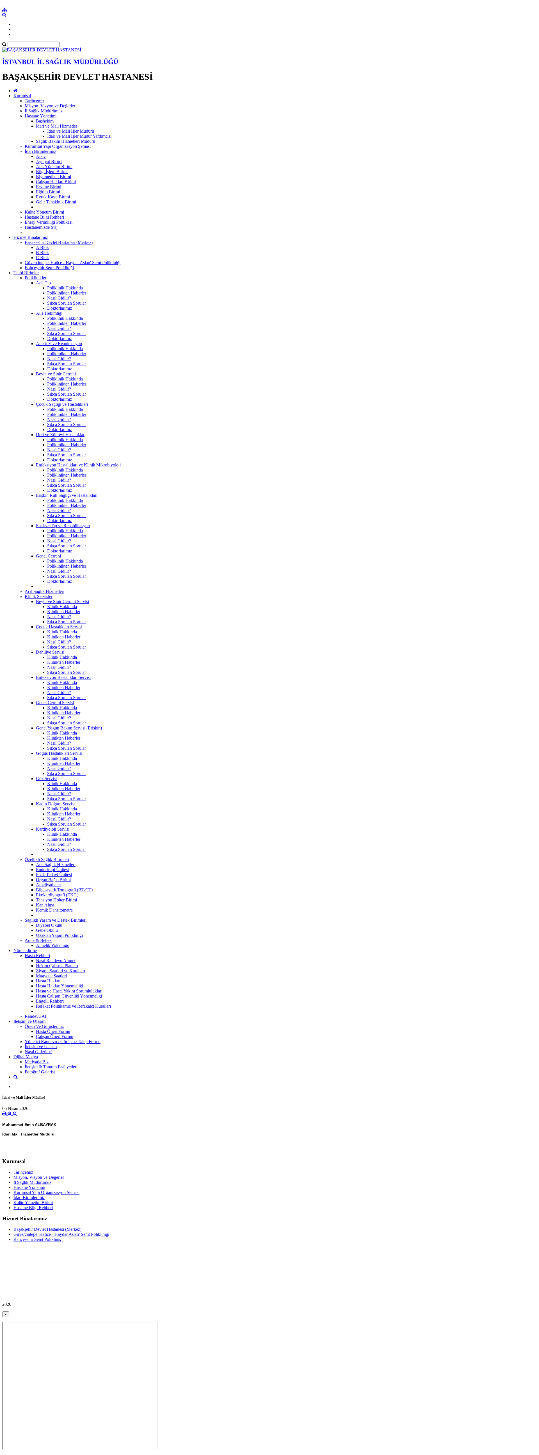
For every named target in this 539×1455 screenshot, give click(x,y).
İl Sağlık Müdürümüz (44, 110)
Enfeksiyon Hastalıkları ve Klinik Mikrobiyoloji (78, 465)
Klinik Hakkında (62, 606)
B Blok (42, 252)
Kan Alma (45, 905)
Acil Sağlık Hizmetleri (44, 591)
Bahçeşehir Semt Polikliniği (49, 267)
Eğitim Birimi (48, 191)
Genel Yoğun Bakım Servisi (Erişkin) (69, 728)
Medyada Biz (37, 1061)
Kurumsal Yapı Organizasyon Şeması (58, 146)
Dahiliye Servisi (50, 652)
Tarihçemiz (34, 100)
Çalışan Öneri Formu (54, 1036)
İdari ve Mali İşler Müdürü (70, 131)
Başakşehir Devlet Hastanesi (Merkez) (59, 242)
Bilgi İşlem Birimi (52, 171)
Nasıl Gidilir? (59, 298)
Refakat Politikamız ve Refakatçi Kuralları (73, 1006)
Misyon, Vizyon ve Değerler (50, 105)
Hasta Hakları (48, 980)
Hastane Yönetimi (40, 116)
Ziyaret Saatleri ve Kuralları (60, 970)
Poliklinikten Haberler (66, 293)
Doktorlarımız (59, 308)
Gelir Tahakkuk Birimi (56, 202)
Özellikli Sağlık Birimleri (47, 859)
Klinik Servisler (38, 596)
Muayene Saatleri (51, 975)
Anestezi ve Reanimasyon (59, 343)
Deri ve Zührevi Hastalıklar (60, 434)
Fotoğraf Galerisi (40, 1071)
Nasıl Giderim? (38, 1051)
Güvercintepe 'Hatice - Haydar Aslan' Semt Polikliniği (72, 262)
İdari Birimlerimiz (40, 151)
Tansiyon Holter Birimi (56, 900)
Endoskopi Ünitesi (52, 869)
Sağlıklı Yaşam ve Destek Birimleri (55, 920)
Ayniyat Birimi (49, 161)
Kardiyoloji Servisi (52, 829)
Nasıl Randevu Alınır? (56, 960)
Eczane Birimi (48, 186)
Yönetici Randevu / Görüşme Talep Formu (63, 1041)
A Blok (42, 247)
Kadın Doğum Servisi (55, 803)
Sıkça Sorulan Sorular (66, 303)
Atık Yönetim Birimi (54, 166)
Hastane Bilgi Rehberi (44, 217)
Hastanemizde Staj (41, 227)
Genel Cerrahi (48, 556)
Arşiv (41, 156)
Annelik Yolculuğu (52, 945)
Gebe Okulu (47, 930)
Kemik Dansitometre (54, 910)
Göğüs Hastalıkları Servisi (59, 753)
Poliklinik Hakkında (65, 287)
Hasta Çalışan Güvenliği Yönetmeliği (69, 996)
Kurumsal (22, 95)
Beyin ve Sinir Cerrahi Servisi (62, 601)
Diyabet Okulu (49, 925)
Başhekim (45, 121)
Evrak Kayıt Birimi (53, 196)
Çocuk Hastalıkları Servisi (59, 626)
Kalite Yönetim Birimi (44, 212)
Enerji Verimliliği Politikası (48, 222)
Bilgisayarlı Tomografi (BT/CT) (64, 889)
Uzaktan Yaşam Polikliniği (59, 935)
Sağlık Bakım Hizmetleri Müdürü (65, 141)
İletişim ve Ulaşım (29, 1021)
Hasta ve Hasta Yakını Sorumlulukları (69, 991)
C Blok (42, 257)
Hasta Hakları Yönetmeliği (59, 985)
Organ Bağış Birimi (53, 879)
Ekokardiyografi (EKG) (57, 894)
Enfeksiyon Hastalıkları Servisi (63, 677)
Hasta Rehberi (37, 955)
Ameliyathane (48, 884)
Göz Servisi (46, 778)
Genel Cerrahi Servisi (55, 702)
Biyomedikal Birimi (53, 176)
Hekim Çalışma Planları (57, 965)
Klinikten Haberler (63, 611)
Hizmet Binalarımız (30, 237)
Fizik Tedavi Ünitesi (54, 874)
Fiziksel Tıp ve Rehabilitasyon (63, 525)
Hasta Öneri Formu (53, 1031)
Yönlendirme (25, 950)
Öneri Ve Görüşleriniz (44, 1026)
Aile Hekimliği (49, 313)
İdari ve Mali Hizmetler (56, 126)
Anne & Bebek (38, 940)
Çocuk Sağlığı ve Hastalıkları (62, 404)
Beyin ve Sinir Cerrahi (56, 373)
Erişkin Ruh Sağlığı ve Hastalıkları (66, 495)
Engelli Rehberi (50, 1001)
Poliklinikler (35, 277)
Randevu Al (35, 1016)
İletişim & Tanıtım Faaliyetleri (51, 1066)
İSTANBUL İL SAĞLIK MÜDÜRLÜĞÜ (60, 61)
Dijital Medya (25, 1056)
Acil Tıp (43, 282)
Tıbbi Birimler (26, 272)
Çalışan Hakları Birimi (56, 181)
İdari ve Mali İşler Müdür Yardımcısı (79, 136)
